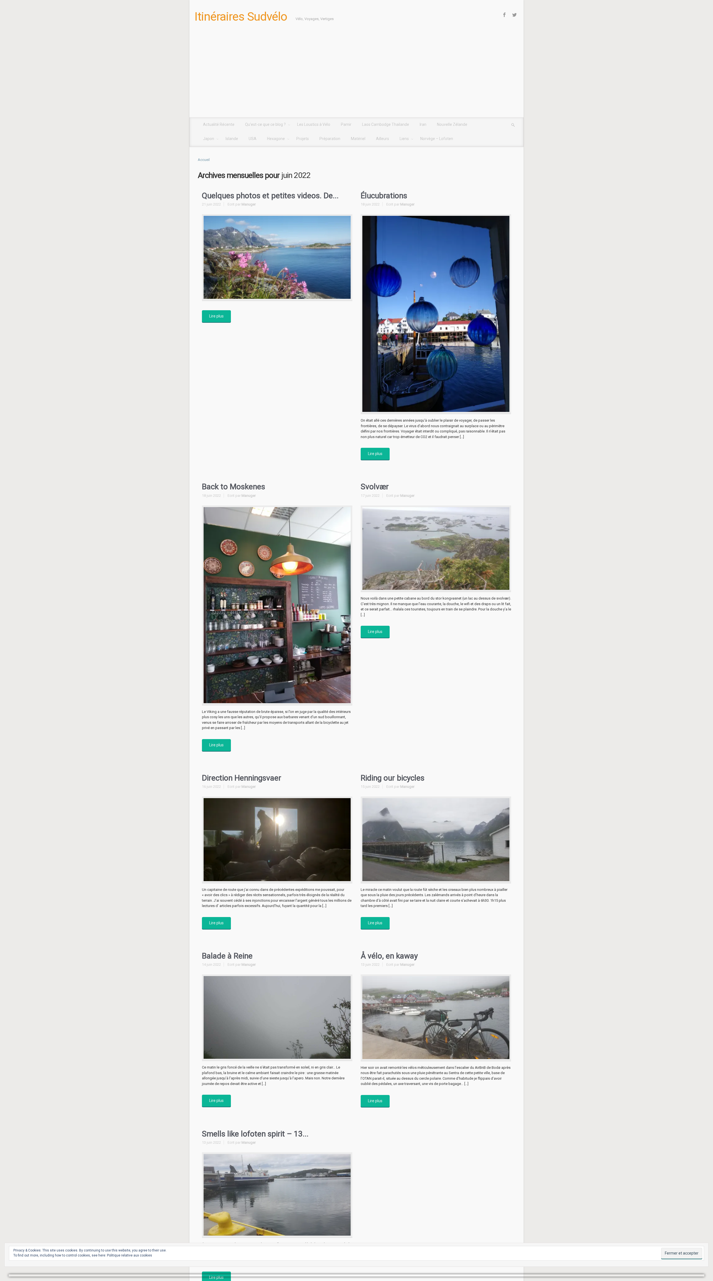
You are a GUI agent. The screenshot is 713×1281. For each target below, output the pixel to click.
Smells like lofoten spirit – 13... (255, 1133)
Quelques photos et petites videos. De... (270, 195)
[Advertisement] (356, 75)
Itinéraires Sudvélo (240, 16)
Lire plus (216, 316)
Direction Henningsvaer (241, 778)
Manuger (248, 204)
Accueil (204, 160)
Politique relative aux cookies (129, 1255)
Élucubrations (384, 195)
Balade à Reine (227, 955)
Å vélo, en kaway (389, 955)
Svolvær (375, 486)
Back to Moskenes (233, 486)
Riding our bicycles (392, 778)
